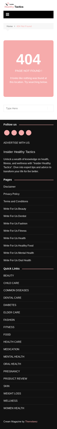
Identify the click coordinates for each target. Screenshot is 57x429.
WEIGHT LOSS (12, 393)
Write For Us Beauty (14, 208)
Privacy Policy (11, 194)
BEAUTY (8, 275)
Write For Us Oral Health (17, 260)
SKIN (6, 386)
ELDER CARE (11, 312)
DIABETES (9, 305)
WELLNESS (10, 400)
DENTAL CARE (12, 297)
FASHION (9, 320)
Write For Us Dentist (14, 216)
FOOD (7, 334)
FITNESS (8, 327)
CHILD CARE (11, 283)
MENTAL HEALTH (13, 356)
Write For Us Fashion (15, 223)
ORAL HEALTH (12, 364)
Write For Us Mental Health (18, 253)
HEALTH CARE (12, 342)
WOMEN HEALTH (13, 408)
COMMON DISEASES (16, 290)
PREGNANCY (11, 371)
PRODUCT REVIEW (15, 378)
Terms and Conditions (15, 201)
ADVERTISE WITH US (16, 142)
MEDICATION (11, 349)
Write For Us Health (14, 238)
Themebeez (31, 421)
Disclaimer (9, 186)
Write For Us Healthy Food (18, 245)
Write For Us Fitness (14, 230)
